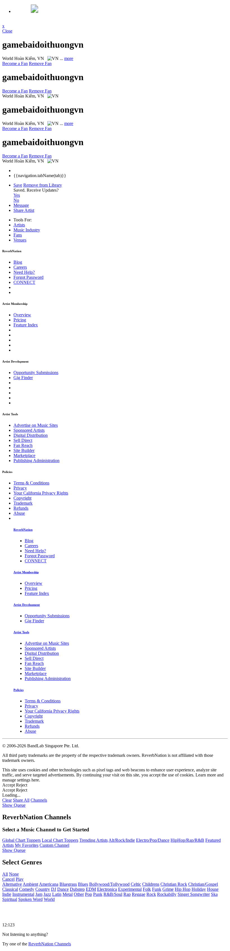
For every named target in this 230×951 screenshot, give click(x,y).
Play (20, 879)
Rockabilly (166, 894)
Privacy (20, 488)
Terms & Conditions (31, 483)
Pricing (19, 319)
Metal (68, 894)
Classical (10, 889)
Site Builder (23, 450)
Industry (26, 230)
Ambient (30, 884)
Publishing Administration (36, 460)
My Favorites (26, 845)
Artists (19, 224)
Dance (63, 889)
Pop (88, 894)
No (16, 200)
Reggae (138, 894)
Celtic (136, 884)
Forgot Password (28, 277)
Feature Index (25, 325)
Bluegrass (68, 884)
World (49, 899)
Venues (19, 240)
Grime (168, 889)
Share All (21, 800)
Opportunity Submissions (35, 372)
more (68, 58)
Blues (83, 884)
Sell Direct (22, 440)
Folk (147, 889)
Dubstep (77, 889)
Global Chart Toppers (21, 840)
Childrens (150, 884)
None (14, 874)
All (5, 874)
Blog (17, 262)
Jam (38, 894)
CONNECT (24, 282)
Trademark (23, 503)
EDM (91, 889)
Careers (20, 267)
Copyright (22, 498)
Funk (156, 889)
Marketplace (24, 455)
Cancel (8, 879)
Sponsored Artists (29, 430)
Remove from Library (42, 185)
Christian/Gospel (203, 884)
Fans (17, 235)
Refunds (20, 508)
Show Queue (14, 805)
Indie (6, 894)
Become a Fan (15, 63)
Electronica (107, 889)
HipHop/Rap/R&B (187, 840)
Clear (7, 800)
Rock (151, 894)
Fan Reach (23, 445)
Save (17, 185)
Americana (48, 884)
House (213, 889)
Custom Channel (54, 845)
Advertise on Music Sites (35, 425)
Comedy (26, 889)
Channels (39, 800)
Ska (214, 894)
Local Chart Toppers (60, 840)
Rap (127, 894)
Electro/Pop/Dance (152, 840)
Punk (97, 894)
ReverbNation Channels (49, 943)
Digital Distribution (30, 435)
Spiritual (9, 899)
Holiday (199, 889)
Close (7, 31)
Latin (56, 894)
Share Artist (23, 210)
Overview (22, 314)
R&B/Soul (113, 894)
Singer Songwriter (194, 894)
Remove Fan (40, 63)
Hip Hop (182, 889)
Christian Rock (173, 884)
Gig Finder (23, 377)
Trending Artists (93, 840)
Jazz (47, 894)
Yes (16, 195)
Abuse (19, 513)
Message (21, 205)
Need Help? (24, 272)
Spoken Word (30, 899)
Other (79, 894)
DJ (53, 889)
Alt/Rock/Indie (122, 840)
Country (42, 889)
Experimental (130, 889)
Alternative (12, 884)
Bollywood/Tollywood (109, 884)
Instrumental (23, 894)
